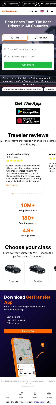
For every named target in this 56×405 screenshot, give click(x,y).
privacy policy (38, 402)
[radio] (8, 160)
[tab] (7, 395)
